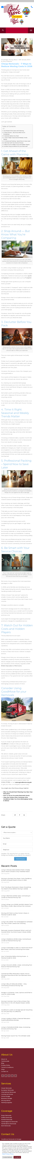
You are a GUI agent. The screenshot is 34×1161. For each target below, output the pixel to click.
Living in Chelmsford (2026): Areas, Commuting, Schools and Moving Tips (15, 1028)
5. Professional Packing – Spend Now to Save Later (16, 141)
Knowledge (4, 59)
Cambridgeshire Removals (9, 1121)
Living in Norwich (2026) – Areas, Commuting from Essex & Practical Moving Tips (16, 965)
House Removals (6, 1088)
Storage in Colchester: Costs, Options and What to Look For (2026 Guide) (16, 993)
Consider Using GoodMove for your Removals (15, 146)
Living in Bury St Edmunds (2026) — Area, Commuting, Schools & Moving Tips (14, 984)
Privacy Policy (5, 1065)
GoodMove (4, 744)
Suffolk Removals (6, 1117)
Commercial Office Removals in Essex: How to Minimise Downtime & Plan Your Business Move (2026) (16, 975)
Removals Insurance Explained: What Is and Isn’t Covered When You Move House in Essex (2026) (16, 931)
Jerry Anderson (7, 61)
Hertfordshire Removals (8, 1124)
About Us (4, 1059)
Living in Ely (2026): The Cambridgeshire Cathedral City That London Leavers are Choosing (16, 922)
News (15, 59)
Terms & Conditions (7, 1067)
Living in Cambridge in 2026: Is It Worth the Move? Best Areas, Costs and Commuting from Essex (17, 948)
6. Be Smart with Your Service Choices (13, 142)
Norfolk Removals (6, 1119)
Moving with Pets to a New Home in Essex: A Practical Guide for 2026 (15, 914)
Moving (11, 59)
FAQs (3, 1069)
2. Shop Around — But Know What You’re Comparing (14, 133)
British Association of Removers (11, 666)
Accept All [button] (17, 1157)
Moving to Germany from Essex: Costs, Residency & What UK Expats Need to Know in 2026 (16, 879)
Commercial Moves (7, 1094)
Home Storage (5, 1096)
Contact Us (4, 1071)
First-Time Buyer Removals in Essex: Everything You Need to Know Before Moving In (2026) (16, 888)
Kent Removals (6, 1126)
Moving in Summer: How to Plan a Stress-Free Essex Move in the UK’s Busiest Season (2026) (15, 1002)
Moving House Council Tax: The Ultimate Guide (15, 1036)
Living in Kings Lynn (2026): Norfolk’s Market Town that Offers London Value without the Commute (17, 905)
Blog (2, 1063)
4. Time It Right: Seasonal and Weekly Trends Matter (15, 138)
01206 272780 (5, 782)
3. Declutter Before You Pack (11, 136)
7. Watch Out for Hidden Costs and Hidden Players (16, 144)
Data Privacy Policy (8, 1154)
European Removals (7, 1090)
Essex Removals (6, 1115)
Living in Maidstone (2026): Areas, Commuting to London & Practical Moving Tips (16, 939)
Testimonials (5, 1061)
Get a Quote (17, 16)
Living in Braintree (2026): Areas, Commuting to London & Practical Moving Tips (15, 896)
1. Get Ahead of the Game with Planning (13, 130)
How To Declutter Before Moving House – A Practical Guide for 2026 (14, 957)
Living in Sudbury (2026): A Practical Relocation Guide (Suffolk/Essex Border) (15, 1019)
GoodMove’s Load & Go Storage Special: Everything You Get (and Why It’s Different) (16, 1010)
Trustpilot (28, 278)
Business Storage (6, 1098)
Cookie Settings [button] (7, 1157)
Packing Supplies (6, 1102)
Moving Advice (5, 1100)
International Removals (8, 1092)
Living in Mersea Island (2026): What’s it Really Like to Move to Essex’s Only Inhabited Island (15, 870)
